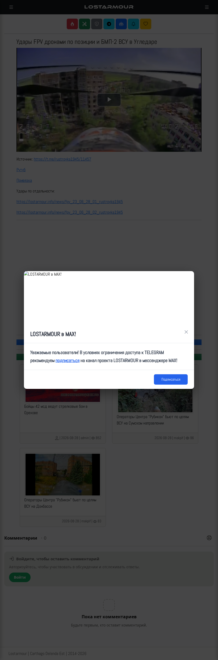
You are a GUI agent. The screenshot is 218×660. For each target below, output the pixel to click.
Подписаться (170, 379)
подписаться (67, 360)
